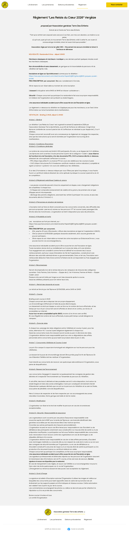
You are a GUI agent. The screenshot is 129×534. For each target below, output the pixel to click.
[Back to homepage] (5, 5)
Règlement (82, 5)
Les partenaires (48, 5)
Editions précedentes (66, 5)
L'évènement (32, 5)
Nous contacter (117, 5)
